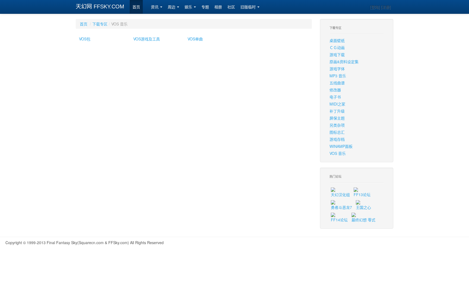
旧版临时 (248, 7)
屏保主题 (337, 118)
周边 (172, 7)
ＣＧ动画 (337, 47)
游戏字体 (337, 68)
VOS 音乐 (337, 153)
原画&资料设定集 (344, 61)
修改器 (335, 90)
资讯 (155, 7)
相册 (218, 7)
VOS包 (84, 39)
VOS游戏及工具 (146, 39)
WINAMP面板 (341, 146)
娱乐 (189, 7)
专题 (205, 7)
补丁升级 (337, 111)
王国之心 (363, 207)
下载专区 (99, 24)
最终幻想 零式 (363, 219)
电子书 (335, 97)
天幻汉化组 (340, 194)
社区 (231, 7)
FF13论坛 (362, 194)
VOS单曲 (195, 39)
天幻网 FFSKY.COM (100, 6)
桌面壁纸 (337, 40)
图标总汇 (337, 132)
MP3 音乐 (337, 75)
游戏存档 (337, 139)
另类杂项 (337, 125)
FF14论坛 (339, 219)
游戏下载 (337, 54)
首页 (136, 7)
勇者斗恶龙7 (341, 207)
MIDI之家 (337, 104)
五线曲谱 (337, 82)
